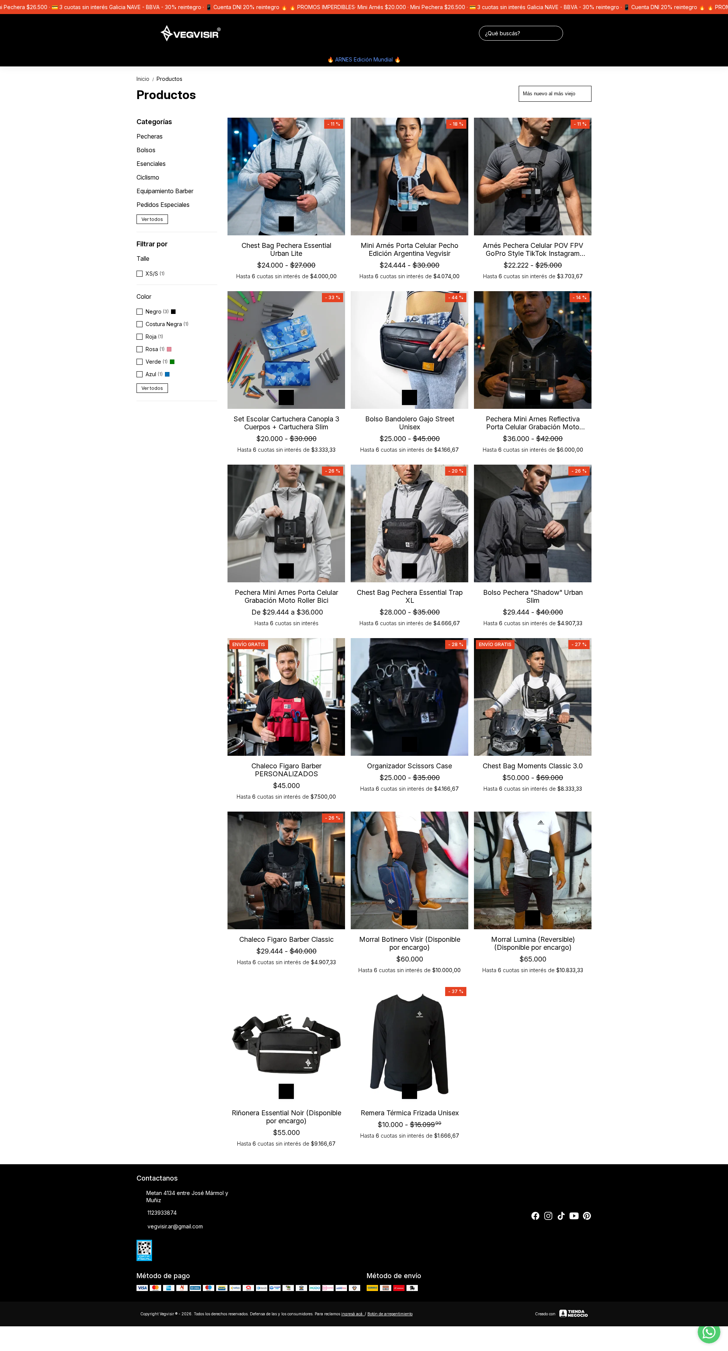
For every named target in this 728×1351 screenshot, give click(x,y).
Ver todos (152, 219)
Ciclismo (147, 177)
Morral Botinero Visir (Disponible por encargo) (409, 943)
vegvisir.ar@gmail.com (175, 1226)
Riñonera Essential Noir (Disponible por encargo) (286, 1117)
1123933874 (162, 1212)
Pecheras (149, 136)
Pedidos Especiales (163, 204)
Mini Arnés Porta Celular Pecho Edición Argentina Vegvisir (409, 249)
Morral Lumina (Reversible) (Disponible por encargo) (533, 943)
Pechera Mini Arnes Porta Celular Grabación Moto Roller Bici (286, 596)
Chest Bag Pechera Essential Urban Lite (286, 249)
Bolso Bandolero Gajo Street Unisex (409, 423)
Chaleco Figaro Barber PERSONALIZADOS (286, 770)
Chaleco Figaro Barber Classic (286, 939)
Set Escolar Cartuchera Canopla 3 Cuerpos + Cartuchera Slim (286, 423)
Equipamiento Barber (164, 191)
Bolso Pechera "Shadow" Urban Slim (533, 596)
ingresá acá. (353, 1314)
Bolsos (145, 150)
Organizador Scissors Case (409, 766)
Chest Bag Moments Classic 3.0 (533, 766)
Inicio (145, 79)
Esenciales (151, 163)
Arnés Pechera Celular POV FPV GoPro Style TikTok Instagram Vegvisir (533, 249)
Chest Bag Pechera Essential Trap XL (410, 596)
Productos (169, 79)
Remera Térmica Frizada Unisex (410, 1113)
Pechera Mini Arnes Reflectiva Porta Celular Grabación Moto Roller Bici (533, 423)
